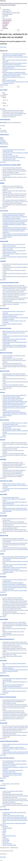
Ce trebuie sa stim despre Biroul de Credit (13, 384)
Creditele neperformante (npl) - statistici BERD (14, 622)
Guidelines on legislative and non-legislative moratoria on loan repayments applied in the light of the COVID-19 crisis (15, 523)
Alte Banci (5, 94)
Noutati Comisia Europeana (8, 697)
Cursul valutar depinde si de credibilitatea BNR (14, 113)
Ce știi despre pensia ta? (10, 80)
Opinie (4, 832)
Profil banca (6, 23)
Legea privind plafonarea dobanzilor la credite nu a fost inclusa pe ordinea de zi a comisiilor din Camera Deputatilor (15, 299)
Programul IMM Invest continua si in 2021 (13, 462)
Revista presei (6, 840)
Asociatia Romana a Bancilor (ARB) (10, 165)
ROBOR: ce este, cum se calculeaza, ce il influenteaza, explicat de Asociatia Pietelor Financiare (13, 187)
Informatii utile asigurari (7, 758)
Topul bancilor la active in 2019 (10, 155)
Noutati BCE (3, 494)
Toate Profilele (3, 131)
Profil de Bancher (5, 119)
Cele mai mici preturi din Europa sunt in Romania (15, 704)
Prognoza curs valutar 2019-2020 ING (12, 115)
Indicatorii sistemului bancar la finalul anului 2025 (15, 256)
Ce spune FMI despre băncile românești (12, 597)
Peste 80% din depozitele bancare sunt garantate (15, 547)
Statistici (2, 439)
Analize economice (5, 328)
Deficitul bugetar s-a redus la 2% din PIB (13, 358)
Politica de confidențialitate (9, 845)
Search (4, 26)
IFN (3, 17)
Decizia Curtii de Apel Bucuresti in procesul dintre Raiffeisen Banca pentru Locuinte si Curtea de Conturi (15, 407)
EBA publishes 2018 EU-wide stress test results (14, 529)
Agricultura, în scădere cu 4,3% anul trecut (13, 747)
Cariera (4, 837)
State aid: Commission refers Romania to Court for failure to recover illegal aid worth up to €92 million (15, 707)
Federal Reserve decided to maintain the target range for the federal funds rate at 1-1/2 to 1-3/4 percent (15, 650)
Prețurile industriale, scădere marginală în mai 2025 (15, 752)
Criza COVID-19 (4, 809)
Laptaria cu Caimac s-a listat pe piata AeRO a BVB (15, 727)
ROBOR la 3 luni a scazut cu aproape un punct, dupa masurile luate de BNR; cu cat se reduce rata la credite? (15, 485)
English (2, 84)
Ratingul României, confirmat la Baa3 (12, 429)
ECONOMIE (5, 15)
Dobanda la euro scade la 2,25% (11, 497)
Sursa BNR (2, 108)
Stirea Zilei (5, 826)
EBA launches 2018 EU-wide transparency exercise (15, 531)
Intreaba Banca (6, 11)
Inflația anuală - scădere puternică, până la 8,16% (15, 442)
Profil (4, 834)
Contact (6, 84)
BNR (4, 92)
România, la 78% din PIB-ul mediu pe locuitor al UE (15, 753)
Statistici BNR (4, 241)
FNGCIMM (3, 459)
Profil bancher (6, 22)
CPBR (2, 139)
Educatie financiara (7, 828)
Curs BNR (5, 25)
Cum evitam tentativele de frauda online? (13, 794)
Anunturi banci (4, 308)
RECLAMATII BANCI (7, 14)
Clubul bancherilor (7, 20)
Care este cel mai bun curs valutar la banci (13, 110)
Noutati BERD (4, 619)
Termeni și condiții (7, 843)
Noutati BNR (6, 838)
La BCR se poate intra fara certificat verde (13, 815)
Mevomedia (3, 857)
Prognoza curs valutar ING (9, 116)
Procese (2, 392)
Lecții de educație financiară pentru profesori (14, 169)
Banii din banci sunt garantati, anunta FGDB (13, 538)
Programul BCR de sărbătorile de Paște (12, 323)
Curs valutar (3, 90)
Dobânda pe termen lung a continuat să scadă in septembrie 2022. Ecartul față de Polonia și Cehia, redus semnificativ (15, 510)
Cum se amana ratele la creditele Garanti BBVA (14, 823)
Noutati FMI (3, 595)
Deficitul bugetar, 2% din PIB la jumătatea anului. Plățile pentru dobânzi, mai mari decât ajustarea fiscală (14, 347)
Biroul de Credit (4, 371)
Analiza (4, 831)
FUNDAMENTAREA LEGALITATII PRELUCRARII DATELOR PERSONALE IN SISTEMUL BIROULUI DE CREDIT (15, 375)
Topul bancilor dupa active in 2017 (11, 160)
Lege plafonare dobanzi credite (9, 282)
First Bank (3, 576)
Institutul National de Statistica (9, 741)
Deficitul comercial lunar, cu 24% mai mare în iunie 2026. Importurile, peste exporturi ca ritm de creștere (15, 333)
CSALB (2, 554)
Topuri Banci (3, 146)
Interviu (4, 829)
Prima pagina (3, 47)
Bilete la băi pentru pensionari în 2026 (12, 363)
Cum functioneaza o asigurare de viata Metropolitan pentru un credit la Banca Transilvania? (12, 775)
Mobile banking (4, 675)
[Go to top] (1, 860)
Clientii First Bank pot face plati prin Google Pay (14, 585)
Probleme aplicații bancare (9, 835)
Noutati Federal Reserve (7, 639)
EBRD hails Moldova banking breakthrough (13, 634)
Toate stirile (3, 162)
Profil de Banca (4, 134)
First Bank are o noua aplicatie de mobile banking (15, 590)
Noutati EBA (3, 515)
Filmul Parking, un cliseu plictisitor (11, 783)
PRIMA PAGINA (6, 9)
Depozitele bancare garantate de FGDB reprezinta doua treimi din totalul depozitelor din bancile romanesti (15, 544)
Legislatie (3, 261)
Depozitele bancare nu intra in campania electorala (15, 549)
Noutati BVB (3, 723)
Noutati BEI (3, 660)
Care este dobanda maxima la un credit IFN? (14, 285)
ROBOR (2, 183)
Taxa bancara (4, 210)
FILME (2, 781)
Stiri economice (4, 420)
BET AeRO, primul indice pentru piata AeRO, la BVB (15, 726)
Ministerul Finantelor (6, 352)
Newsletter (5, 28)
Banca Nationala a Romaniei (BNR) (11, 12)
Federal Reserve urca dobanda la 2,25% (12, 646)
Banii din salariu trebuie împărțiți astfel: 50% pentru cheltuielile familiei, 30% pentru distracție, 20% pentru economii (15, 558)
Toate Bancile (3, 142)
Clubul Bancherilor (7, 19)
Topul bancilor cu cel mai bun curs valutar (13, 112)
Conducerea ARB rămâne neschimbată (12, 167)
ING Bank (2, 788)
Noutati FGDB (4, 535)
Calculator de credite (6, 481)
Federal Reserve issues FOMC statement (12, 656)
